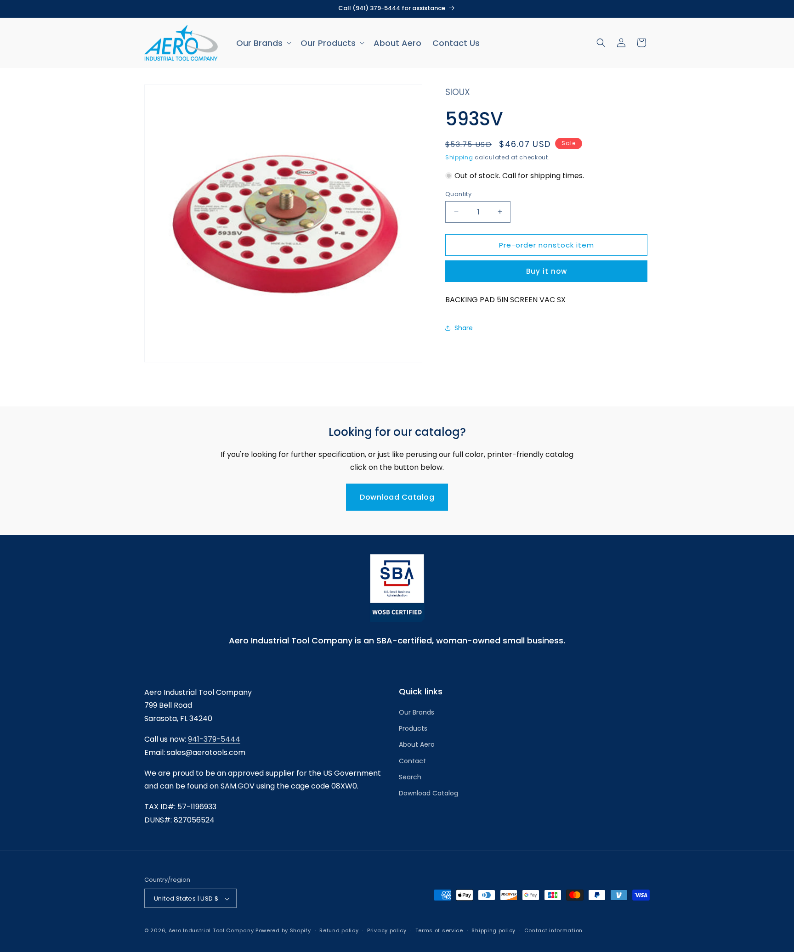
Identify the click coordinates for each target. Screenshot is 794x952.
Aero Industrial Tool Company (211, 931)
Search (410, 777)
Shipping (459, 157)
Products (413, 728)
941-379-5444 (214, 739)
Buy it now (546, 271)
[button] (263, 43)
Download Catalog (397, 497)
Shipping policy (493, 930)
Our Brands (416, 712)
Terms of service (439, 930)
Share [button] (463, 327)
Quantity (458, 193)
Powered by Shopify (283, 931)
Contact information (553, 930)
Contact (412, 761)
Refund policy (338, 930)
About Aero (417, 744)
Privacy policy (387, 930)
